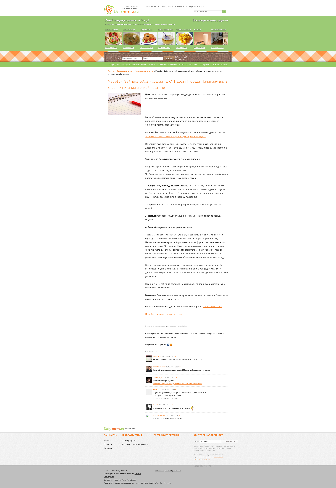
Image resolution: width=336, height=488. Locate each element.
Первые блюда (129, 29)
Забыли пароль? (181, 57)
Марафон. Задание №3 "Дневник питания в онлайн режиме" (177, 383)
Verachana (157, 389)
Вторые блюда (146, 29)
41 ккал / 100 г (128, 47)
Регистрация (179, 59)
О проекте (108, 444)
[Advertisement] (123, 147)
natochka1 (157, 356)
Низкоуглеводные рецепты (172, 6)
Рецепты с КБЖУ (152, 6)
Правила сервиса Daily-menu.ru (168, 470)
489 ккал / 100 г (164, 47)
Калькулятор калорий (195, 6)
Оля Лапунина (159, 415)
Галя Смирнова (159, 367)
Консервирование (218, 29)
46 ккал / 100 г (199, 47)
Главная (111, 71)
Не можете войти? (220, 64)
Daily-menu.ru (123, 9)
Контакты (108, 448)
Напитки (197, 29)
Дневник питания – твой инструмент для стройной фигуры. (175, 136)
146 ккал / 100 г (111, 47)
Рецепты (107, 440)
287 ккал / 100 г (146, 47)
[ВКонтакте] (168, 344)
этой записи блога (212, 306)
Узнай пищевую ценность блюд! (127, 20)
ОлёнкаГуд (157, 377)
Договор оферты (129, 440)
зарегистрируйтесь (132, 64)
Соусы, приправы (165, 29)
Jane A (155, 404)
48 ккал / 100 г (181, 47)
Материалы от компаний (204, 466)
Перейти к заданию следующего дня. (164, 314)
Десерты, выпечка (183, 29)
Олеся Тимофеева (128, 480)
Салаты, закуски (111, 29)
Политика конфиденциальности (135, 444)
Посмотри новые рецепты (210, 20)
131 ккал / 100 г (217, 47)
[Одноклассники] (171, 344)
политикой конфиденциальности (208, 458)
